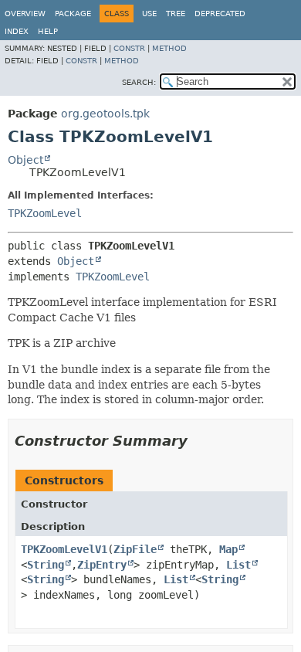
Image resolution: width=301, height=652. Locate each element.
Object (25, 160)
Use (149, 13)
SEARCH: (139, 82)
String (45, 565)
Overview (25, 13)
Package (73, 13)
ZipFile (135, 549)
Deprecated (219, 13)
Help (48, 31)
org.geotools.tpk (105, 113)
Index (17, 31)
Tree (175, 13)
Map (228, 549)
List (238, 565)
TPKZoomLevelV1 (64, 549)
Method (169, 48)
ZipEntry (102, 565)
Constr (129, 48)
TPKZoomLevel (45, 213)
